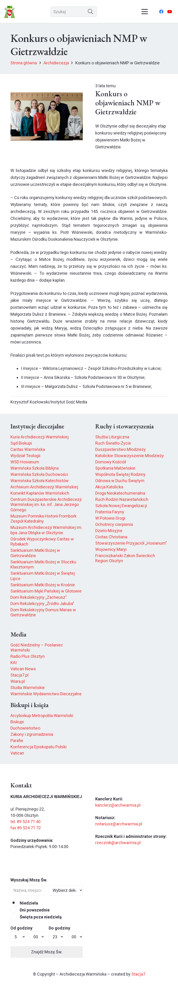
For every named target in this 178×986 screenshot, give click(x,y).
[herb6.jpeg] (9, 11)
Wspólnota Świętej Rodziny (120, 474)
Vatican (17, 753)
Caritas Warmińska (27, 449)
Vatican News (23, 668)
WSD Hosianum (24, 461)
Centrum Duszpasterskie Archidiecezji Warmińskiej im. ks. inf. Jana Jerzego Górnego (46, 504)
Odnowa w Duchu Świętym (119, 480)
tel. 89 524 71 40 (25, 821)
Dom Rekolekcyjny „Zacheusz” (38, 597)
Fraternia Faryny (109, 511)
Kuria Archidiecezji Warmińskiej (39, 436)
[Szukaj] (90, 11)
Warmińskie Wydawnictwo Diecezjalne (46, 693)
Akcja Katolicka (109, 486)
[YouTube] (169, 11)
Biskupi (17, 721)
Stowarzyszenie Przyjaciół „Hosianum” (131, 543)
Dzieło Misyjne (108, 530)
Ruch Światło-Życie (113, 443)
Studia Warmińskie (27, 687)
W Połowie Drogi (110, 518)
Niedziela (28, 903)
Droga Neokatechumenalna (120, 493)
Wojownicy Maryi (111, 549)
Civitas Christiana (111, 536)
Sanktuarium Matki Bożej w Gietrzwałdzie (35, 553)
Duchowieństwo (25, 728)
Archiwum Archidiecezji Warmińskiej (44, 486)
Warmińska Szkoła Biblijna (34, 468)
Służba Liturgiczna (112, 436)
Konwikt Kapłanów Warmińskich (39, 493)
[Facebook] (161, 11)
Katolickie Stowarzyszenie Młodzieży (129, 455)
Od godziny (21, 928)
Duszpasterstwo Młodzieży (120, 449)
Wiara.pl (17, 681)
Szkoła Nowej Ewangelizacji (121, 505)
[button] (144, 11)
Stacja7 (138, 974)
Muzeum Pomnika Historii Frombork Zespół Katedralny (43, 519)
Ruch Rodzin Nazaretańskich (121, 499)
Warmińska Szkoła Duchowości (39, 474)
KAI (13, 662)
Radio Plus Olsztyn (27, 656)
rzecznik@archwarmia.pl (118, 842)
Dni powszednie (34, 910)
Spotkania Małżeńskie (115, 468)
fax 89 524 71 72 (25, 827)
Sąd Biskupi (21, 443)
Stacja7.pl (19, 675)
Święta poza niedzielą (40, 916)
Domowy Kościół (110, 461)
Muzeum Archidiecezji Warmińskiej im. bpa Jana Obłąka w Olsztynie (46, 530)
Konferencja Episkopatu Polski (38, 746)
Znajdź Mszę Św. (46, 951)
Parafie (16, 740)
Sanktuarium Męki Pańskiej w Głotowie (46, 591)
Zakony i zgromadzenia (31, 734)
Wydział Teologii (25, 455)
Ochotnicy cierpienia (114, 524)
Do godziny (59, 928)
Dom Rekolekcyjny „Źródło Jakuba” (42, 603)
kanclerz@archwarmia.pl (117, 805)
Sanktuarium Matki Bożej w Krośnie (42, 584)
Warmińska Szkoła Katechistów (39, 480)
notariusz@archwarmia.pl (118, 823)
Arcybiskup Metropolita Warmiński (41, 715)
